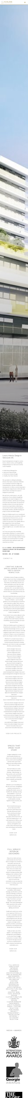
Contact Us (7, 558)
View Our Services (13, 834)
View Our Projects (13, 733)
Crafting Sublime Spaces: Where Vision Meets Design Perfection (14, 569)
